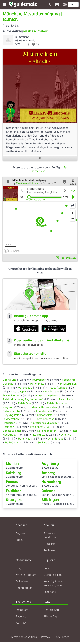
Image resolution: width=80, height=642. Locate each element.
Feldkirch (14, 490)
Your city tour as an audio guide (53, 583)
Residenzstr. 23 (39, 426)
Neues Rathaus (57, 387)
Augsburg (50, 463)
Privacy (45, 636)
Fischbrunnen (68, 383)
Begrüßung (9, 379)
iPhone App (51, 616)
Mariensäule (25, 387)
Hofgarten (9, 422)
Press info (50, 543)
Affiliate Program (26, 574)
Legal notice (62, 636)
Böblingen (50, 499)
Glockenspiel (18, 391)
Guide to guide (53, 574)
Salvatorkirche (11, 411)
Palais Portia (66, 399)
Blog (18, 568)
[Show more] (40, 158)
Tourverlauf (39, 379)
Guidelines (22, 581)
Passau (12, 481)
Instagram (22, 609)
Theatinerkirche (44, 418)
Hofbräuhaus (13, 442)
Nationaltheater (46, 430)
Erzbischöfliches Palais (43, 407)
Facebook (22, 616)
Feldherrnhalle (11, 418)
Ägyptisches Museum (44, 422)
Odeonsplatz (45, 415)
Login (19, 539)
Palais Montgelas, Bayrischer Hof (23, 399)
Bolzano (48, 490)
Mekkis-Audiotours (36, 31)
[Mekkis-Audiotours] (8, 40)
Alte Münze (38, 434)
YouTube (21, 622)
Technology (51, 550)
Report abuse (24, 587)
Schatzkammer (12, 430)
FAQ (46, 568)
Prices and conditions (50, 535)
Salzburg (13, 473)
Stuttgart (14, 499)
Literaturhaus (44, 411)
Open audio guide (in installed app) (41, 340)
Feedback (50, 591)
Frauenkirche (11, 395)
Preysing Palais (12, 415)
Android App (51, 609)
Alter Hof (66, 434)
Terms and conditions (24, 636)
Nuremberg (51, 481)
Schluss (42, 442)
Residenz (8, 426)
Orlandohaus (55, 438)
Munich (12, 463)
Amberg (48, 473)
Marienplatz (37, 383)
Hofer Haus (25, 438)
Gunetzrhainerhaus (46, 395)
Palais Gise (24, 403)
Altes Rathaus (51, 391)
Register (21, 533)
